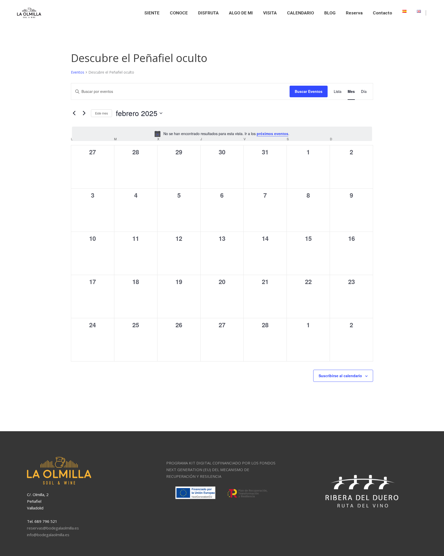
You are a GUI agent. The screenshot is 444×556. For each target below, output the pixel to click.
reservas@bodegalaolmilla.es (53, 528)
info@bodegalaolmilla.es (48, 534)
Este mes (101, 113)
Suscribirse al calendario (340, 375)
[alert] (222, 134)
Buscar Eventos (308, 91)
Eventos (77, 72)
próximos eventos (272, 133)
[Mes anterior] (74, 113)
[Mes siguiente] (84, 113)
